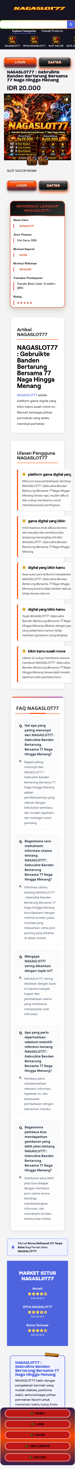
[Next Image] (68, 127)
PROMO (40, 1414)
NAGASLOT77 (27, 395)
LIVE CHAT (40, 1456)
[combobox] (33, 24)
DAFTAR (54, 62)
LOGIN (20, 62)
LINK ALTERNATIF (40, 1446)
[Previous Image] (7, 127)
